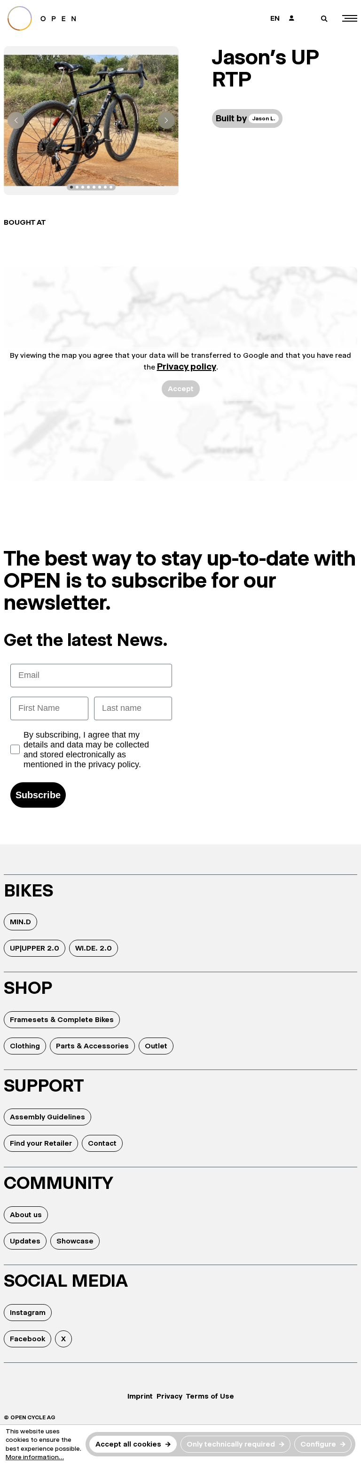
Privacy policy (186, 366)
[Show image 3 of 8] (82, 187)
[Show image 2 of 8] (77, 187)
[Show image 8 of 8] (111, 187)
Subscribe (38, 795)
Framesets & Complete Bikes (62, 1019)
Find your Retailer (41, 1143)
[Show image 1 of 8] (71, 187)
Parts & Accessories (92, 1045)
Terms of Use (210, 1396)
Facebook (27, 1338)
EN (275, 18)
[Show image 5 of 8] (94, 187)
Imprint (140, 1396)
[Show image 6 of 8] (99, 187)
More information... (35, 1457)
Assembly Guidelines (47, 1116)
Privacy (169, 1396)
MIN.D (20, 921)
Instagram (28, 1312)
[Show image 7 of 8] (105, 187)
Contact (102, 1143)
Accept (181, 388)
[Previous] (16, 120)
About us (26, 1214)
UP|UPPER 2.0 (34, 948)
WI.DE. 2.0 (93, 948)
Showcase (75, 1240)
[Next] (166, 120)
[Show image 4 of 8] (88, 187)
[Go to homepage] (88, 18)
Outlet (156, 1045)
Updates (25, 1240)
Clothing (25, 1045)
